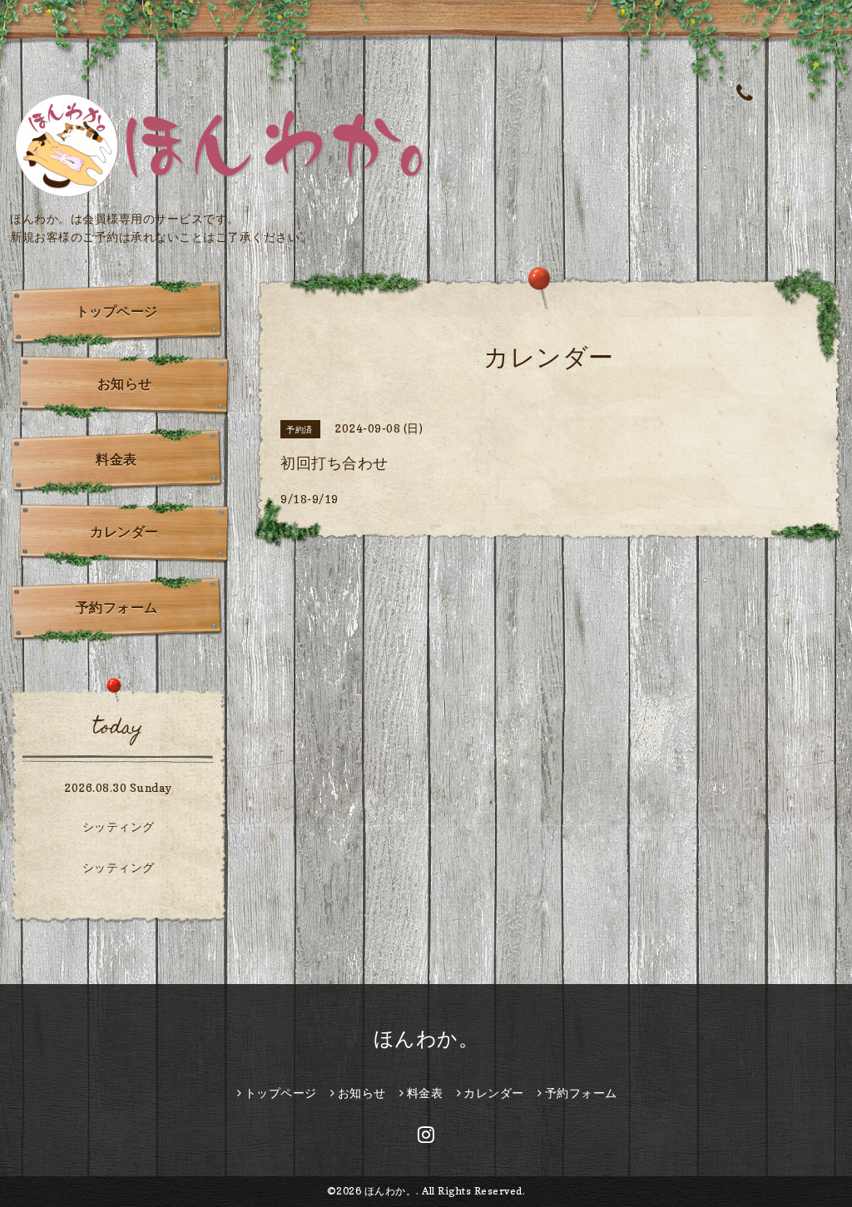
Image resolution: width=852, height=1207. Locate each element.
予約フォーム (117, 607)
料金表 (116, 459)
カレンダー (124, 531)
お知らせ (124, 383)
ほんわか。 (426, 1038)
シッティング (118, 826)
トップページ (117, 311)
